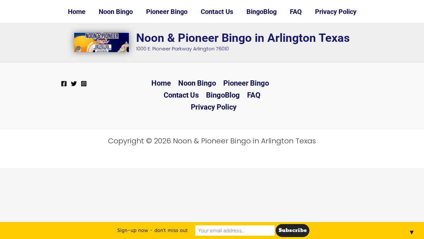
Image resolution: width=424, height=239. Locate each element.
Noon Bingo (197, 83)
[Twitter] (74, 84)
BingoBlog (223, 95)
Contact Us (181, 95)
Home (161, 83)
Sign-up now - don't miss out (152, 230)
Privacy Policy (214, 107)
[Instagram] (84, 84)
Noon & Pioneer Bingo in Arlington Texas (243, 38)
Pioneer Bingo (246, 83)
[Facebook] (64, 84)
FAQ (253, 95)
